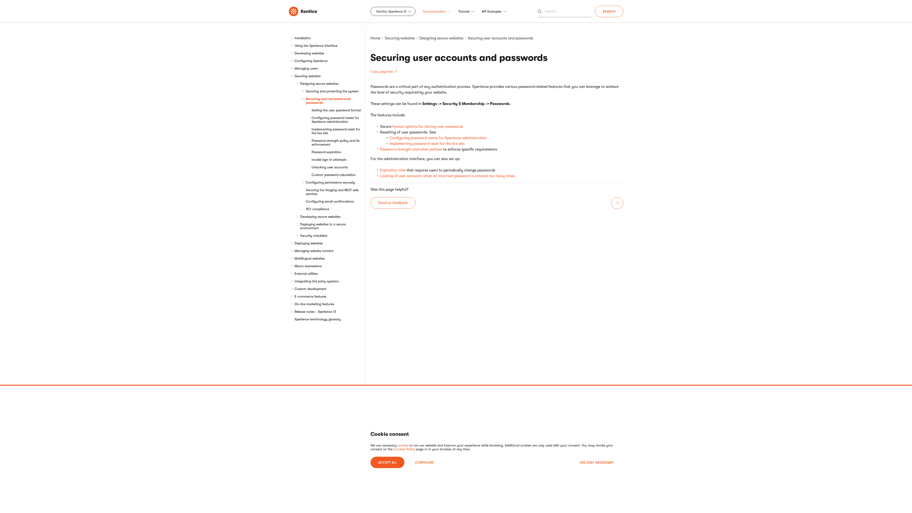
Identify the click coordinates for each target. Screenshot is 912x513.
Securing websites (307, 76)
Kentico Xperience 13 (391, 11)
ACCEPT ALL (387, 462)
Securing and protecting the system (332, 91)
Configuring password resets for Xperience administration (335, 120)
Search (609, 11)
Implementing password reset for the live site (336, 131)
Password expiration (326, 152)
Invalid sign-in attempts (329, 160)
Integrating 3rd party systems (316, 281)
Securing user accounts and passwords (328, 100)
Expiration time (393, 170)
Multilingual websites (309, 258)
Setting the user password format (336, 110)
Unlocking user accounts (330, 167)
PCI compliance (317, 209)
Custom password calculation (334, 175)
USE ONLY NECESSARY (597, 462)
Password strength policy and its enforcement (336, 142)
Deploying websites (308, 243)
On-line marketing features (314, 304)
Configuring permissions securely (330, 182)
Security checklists (313, 236)
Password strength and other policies (411, 149)
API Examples (491, 11)
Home (375, 38)
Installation (302, 38)
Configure (424, 462)
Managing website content (313, 251)
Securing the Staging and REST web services (332, 192)
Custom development (310, 289)
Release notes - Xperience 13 (315, 312)
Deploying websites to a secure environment (323, 226)
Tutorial (463, 11)
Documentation (434, 11)
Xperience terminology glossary (317, 319)
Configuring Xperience (311, 61)
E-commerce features (310, 296)
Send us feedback (393, 203)
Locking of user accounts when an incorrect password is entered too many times (447, 176)
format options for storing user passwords (427, 126)
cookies (403, 445)
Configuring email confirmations (330, 201)
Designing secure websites (319, 84)
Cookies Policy (404, 449)
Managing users (306, 68)
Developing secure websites (320, 216)
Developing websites (309, 53)
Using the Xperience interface (315, 46)
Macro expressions (308, 266)
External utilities (306, 274)
